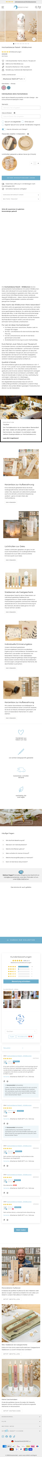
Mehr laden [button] (21, 1230)
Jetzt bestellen (11, 1299)
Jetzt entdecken (12, 1411)
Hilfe (4, 1421)
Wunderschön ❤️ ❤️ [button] (25, 1036)
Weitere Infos (8, 1426)
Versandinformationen (13, 194)
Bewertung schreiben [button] (21, 981)
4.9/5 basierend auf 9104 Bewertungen (25, 1)
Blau (9, 88)
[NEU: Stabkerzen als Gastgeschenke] (21, 1323)
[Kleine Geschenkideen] (21, 1378)
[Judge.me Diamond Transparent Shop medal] (20, 1019)
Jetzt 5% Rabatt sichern (12, 1431)
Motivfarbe (8, 83)
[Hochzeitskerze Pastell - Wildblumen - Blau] (5, 273)
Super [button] (12, 1036)
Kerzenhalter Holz (19, 382)
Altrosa (4, 88)
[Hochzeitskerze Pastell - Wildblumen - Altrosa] (3, 273)
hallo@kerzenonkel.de (11, 877)
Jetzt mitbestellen (11, 502)
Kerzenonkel (7, 1416)
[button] (6, 52)
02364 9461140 (22, 879)
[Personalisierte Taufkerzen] (21, 1266)
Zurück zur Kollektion (22, 940)
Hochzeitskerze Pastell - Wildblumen (19, 1056)
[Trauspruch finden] (21, 817)
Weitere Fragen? (10, 199)
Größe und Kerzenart (9, 74)
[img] (7, 1058)
